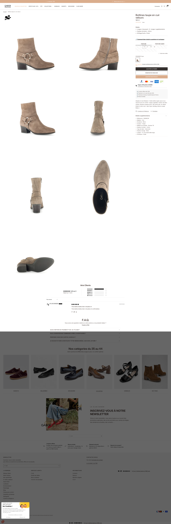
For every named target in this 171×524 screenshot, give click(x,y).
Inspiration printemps (8, 494)
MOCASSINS (71, 6)
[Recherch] (164, 6)
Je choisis (8, 517)
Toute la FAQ (85, 325)
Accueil (4, 11)
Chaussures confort (8, 492)
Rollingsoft (6, 496)
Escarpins (99, 391)
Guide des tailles (35, 475)
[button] (2, 521)
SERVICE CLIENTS (36, 470)
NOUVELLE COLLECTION (21, 6)
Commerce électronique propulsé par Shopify (43, 515)
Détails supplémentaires (143, 115)
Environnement (7, 486)
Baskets (16, 390)
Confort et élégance (8, 498)
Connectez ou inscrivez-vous (145, 86)
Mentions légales (77, 477)
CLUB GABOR (79, 6)
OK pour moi (22, 517)
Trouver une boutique (36, 479)
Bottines (155, 390)
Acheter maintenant (151, 76)
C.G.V (74, 479)
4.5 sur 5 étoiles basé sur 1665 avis (141, 471)
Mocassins (71, 390)
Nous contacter (35, 477)
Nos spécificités (7, 477)
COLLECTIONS (47, 6)
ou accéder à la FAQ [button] (92, 463)
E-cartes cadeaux (7, 479)
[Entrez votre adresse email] (101, 436)
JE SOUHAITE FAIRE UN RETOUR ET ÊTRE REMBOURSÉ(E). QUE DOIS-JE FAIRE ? (73, 341)
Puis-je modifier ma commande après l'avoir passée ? (68, 333)
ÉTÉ (41, 6)
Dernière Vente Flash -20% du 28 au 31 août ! (90, 1)
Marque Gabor (7, 473)
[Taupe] (138, 60)
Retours (75, 475)
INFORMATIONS (77, 470)
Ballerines (44, 390)
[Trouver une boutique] (161, 6)
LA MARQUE (6, 470)
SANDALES (57, 6)
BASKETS (64, 6)
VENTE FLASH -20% (33, 6)
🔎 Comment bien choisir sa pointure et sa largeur (150, 39)
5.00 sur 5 (73, 291)
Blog (4, 490)
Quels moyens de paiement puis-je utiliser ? (65, 330)
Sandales (127, 390)
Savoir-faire (6, 481)
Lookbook (5, 483)
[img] (75, 304)
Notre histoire (6, 475)
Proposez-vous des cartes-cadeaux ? (63, 337)
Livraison (75, 473)
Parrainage (6, 488)
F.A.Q (32, 473)
